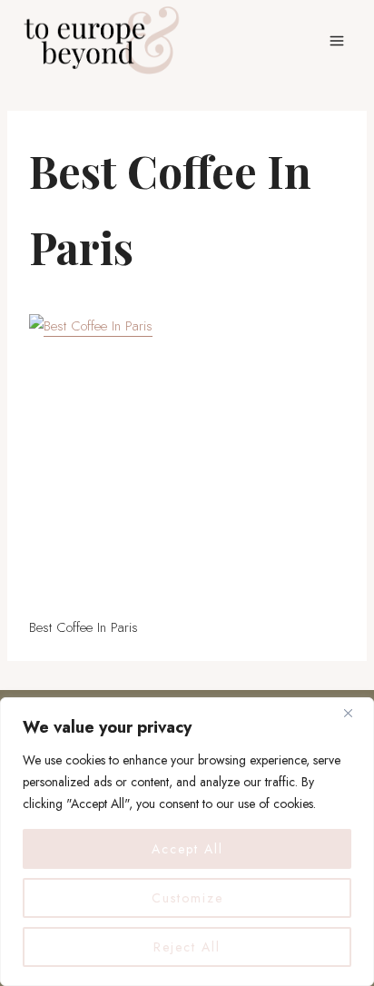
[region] (187, 841)
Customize (187, 898)
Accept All (187, 849)
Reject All (187, 947)
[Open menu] (336, 40)
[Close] (355, 713)
